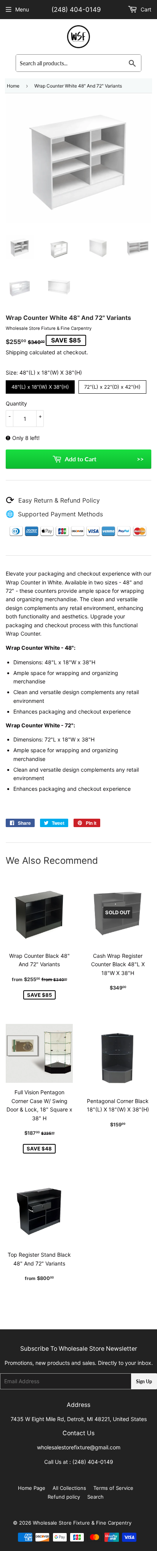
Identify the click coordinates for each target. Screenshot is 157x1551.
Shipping (17, 352)
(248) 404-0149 (76, 9)
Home (13, 86)
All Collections (69, 1488)
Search (95, 1497)
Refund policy (64, 1497)
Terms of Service (113, 1488)
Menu (22, 9)
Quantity (16, 403)
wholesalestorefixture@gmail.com (78, 1447)
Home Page (31, 1488)
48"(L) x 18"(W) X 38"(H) (40, 385)
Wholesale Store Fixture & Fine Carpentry (82, 1523)
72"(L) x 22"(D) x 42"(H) (113, 385)
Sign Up (144, 1381)
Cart (145, 9)
